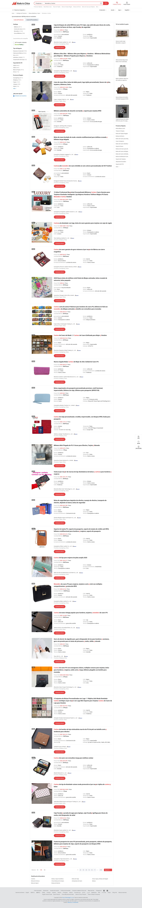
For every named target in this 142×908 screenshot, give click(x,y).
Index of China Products (80, 894)
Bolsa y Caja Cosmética (57, 879)
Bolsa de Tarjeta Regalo (67, 6)
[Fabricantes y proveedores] (21, 3)
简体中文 (33, 892)
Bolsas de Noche (56, 883)
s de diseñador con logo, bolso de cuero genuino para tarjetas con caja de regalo (83, 223)
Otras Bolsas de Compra (58, 881)
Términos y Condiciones (73, 902)
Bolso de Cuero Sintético (122, 143)
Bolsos (94, 881)
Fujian (16, 82)
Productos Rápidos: (38, 6)
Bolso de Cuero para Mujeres (88, 6)
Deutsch (59, 892)
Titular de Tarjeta (56, 6)
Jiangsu (16, 84)
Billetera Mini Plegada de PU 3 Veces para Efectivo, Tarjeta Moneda (77, 445)
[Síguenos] (104, 890)
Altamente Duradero (121, 161)
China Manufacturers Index (68, 894)
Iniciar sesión (127, 4)
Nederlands (93, 892)
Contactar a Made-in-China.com (79, 890)
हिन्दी (99, 892)
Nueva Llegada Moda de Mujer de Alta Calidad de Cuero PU (76, 362)
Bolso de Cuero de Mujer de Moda (124, 151)
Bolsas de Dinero (77, 6)
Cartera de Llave (19, 29)
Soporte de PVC (120, 164)
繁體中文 (38, 892)
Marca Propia (18, 69)
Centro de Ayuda (37, 890)
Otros (16, 72)
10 (37, 870)
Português (65, 892)
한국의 (83, 892)
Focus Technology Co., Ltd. (68, 897)
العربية (88, 892)
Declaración (45, 890)
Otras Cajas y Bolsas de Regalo (100, 879)
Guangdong (18, 78)
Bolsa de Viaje (75, 879)
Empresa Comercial (20, 51)
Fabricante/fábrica (19, 53)
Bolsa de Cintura (35, 881)
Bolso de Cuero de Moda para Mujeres (125, 154)
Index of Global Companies (94, 894)
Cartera (33, 879)
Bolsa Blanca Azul (48, 6)
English (27, 892)
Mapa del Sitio (91, 890)
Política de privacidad (65, 890)
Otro (15, 55)
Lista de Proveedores (32, 19)
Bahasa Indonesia (123, 892)
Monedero (18, 31)
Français (49, 892)
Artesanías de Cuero (77, 881)
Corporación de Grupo (20, 59)
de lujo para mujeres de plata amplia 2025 (70, 557)
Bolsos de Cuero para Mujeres (123, 149)
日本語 (43, 892)
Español (54, 892)
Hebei (16, 86)
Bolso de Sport (35, 883)
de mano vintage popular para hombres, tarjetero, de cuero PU (81, 613)
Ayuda (112, 10)
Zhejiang (17, 80)
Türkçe (109, 892)
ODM (16, 65)
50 (44, 870)
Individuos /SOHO (19, 57)
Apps (119, 10)
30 (41, 870)
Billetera (18, 27)
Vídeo (33, 24)
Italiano (71, 892)
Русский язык (77, 892)
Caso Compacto (120, 141)
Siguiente (107, 870)
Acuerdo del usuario (54, 890)
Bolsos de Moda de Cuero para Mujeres (126, 156)
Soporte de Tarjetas (121, 159)
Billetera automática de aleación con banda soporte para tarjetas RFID (77, 111)
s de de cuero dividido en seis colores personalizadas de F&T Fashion (83, 166)
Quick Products (56, 894)
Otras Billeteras (19, 33)
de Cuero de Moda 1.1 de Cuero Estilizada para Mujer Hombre (80, 335)
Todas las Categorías (19, 10)
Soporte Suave (119, 146)
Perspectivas (99, 890)
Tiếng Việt (114, 892)
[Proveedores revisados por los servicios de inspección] (20, 42)
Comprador (102, 10)
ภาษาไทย (104, 892)
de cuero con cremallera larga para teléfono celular (73, 758)
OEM (16, 67)
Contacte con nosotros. (20, 96)
